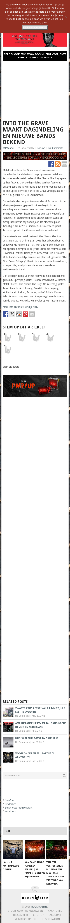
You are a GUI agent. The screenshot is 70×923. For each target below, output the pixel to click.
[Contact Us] (64, 164)
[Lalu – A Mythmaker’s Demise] (13, 849)
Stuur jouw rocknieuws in (18, 807)
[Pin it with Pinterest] (25, 314)
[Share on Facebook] (5, 314)
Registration (51, 919)
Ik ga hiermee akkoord (35, 27)
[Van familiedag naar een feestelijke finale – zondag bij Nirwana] (35, 849)
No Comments (55, 148)
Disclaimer (10, 804)
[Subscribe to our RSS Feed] (58, 164)
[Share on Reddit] (19, 314)
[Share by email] (32, 314)
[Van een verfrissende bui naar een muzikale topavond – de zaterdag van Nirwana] (56, 849)
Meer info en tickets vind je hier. (20, 306)
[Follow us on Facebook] (51, 164)
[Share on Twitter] (12, 314)
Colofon (9, 800)
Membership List (26, 919)
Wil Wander (8, 148)
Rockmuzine (39, 906)
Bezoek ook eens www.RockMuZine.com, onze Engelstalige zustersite (35, 56)
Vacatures (10, 811)
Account (55, 914)
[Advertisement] (35, 89)
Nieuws (41, 148)
